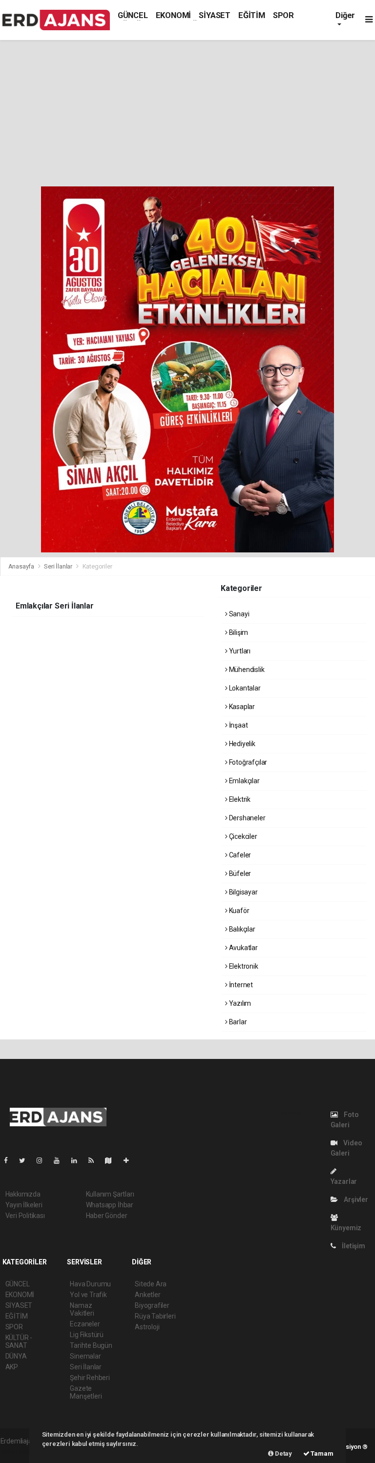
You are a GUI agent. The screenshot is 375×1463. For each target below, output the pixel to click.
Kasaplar (241, 707)
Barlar (237, 1022)
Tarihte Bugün (91, 1345)
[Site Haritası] (112, 1160)
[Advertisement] (187, 113)
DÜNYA (16, 1356)
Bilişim (238, 632)
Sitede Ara (151, 1284)
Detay (282, 1453)
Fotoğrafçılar (247, 762)
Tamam (321, 1453)
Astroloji (147, 1327)
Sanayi (238, 614)
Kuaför (238, 910)
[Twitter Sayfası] (26, 1160)
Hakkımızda (23, 1194)
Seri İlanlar (58, 566)
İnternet (240, 985)
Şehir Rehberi (90, 1378)
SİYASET (214, 15)
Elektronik (243, 966)
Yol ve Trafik (88, 1295)
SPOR (283, 15)
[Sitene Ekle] (130, 1160)
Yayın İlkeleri (23, 1205)
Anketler (147, 1295)
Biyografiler (152, 1305)
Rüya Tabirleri (155, 1316)
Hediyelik (241, 744)
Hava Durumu (90, 1284)
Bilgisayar (243, 892)
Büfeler (239, 873)
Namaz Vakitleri (82, 1309)
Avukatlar (243, 948)
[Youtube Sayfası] (60, 1160)
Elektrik (239, 799)
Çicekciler (242, 836)
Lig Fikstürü (87, 1335)
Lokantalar (244, 688)
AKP (11, 1367)
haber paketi (19, 1451)
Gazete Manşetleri (86, 1392)
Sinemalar (85, 1356)
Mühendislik (246, 669)
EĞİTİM (251, 15)
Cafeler (239, 855)
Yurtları (239, 651)
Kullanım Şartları (110, 1194)
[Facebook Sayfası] (10, 1160)
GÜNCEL (133, 15)
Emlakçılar (244, 781)
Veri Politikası (25, 1215)
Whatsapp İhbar (109, 1205)
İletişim (352, 1246)
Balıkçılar (241, 929)
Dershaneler (247, 818)
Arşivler (355, 1199)
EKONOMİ (173, 15)
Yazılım (239, 1003)
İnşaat (238, 725)
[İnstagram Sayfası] (43, 1160)
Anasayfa (22, 566)
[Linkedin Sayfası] (78, 1160)
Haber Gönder (106, 1215)
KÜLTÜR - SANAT (18, 1341)
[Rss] (95, 1160)
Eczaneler (85, 1324)
